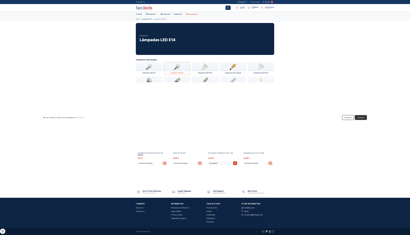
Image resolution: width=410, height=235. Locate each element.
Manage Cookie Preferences (2, 231)
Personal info (211, 208)
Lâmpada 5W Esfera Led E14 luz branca (150, 154)
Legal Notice (176, 211)
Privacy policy (176, 215)
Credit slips (210, 215)
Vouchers (210, 222)
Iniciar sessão (255, 2)
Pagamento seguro (178, 218)
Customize (361, 117)
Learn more (80, 117)
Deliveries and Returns (180, 208)
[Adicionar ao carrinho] (235, 163)
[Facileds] (155, 7)
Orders (209, 211)
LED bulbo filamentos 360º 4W (220, 153)
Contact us (141, 2)
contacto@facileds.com (253, 215)
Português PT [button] (242, 2)
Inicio (140, 14)
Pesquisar (228, 8)
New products (191, 14)
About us (139, 208)
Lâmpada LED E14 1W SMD (253, 153)
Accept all (347, 117)
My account (165, 14)
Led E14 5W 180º (179, 153)
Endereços (210, 218)
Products (151, 14)
